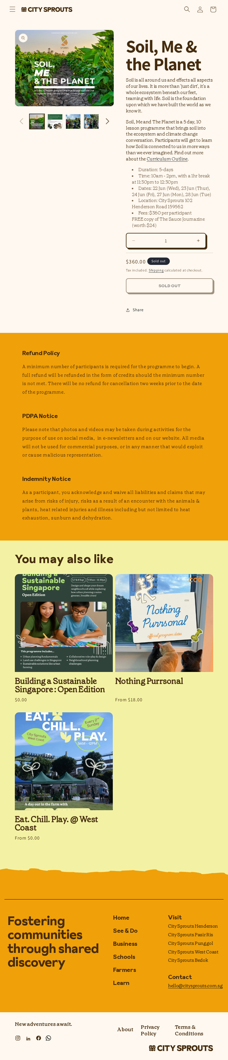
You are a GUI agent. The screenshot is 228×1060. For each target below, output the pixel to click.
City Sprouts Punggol (190, 943)
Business (125, 944)
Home (121, 918)
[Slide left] (21, 121)
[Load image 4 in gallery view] (91, 121)
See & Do (125, 930)
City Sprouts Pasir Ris (190, 935)
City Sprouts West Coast (193, 952)
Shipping (156, 270)
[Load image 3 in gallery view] (73, 121)
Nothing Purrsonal (149, 681)
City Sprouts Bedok (188, 960)
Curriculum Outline (167, 159)
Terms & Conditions (189, 1030)
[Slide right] (107, 121)
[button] (12, 9)
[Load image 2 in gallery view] (55, 121)
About (125, 1029)
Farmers (124, 970)
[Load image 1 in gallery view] (37, 121)
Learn (121, 983)
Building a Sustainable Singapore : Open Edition (60, 685)
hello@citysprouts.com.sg (195, 986)
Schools (124, 957)
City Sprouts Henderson (193, 926)
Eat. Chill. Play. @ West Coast (56, 823)
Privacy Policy (150, 1030)
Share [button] (138, 309)
